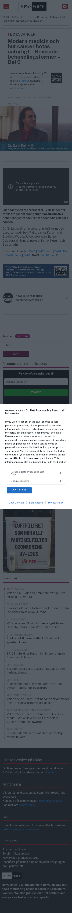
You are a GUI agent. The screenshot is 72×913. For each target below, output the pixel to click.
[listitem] (36, 473)
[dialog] (36, 456)
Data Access (36, 502)
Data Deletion (16, 502)
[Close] (65, 410)
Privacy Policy (55, 502)
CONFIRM (19, 490)
